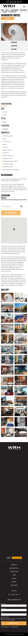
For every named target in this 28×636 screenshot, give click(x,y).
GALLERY (14, 49)
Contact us (14, 565)
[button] (14, 229)
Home (2, 10)
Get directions (10, 212)
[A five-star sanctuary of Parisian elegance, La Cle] (14, 492)
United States (23, 10)
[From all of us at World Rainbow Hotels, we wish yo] (14, 538)
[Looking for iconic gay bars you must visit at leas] (14, 503)
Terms (14, 575)
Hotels (7, 10)
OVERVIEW (14, 42)
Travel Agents (14, 585)
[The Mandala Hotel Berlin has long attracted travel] (14, 469)
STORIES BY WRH (14, 571)
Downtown (5, 129)
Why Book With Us (14, 568)
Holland (5, 12)
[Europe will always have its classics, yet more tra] (14, 550)
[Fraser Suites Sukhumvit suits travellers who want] (14, 457)
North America (14, 10)
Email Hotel (4, 21)
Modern (5, 122)
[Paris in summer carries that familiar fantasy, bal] (14, 526)
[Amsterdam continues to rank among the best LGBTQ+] (14, 480)
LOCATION (14, 46)
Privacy (14, 578)
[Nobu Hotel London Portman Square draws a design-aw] (14, 515)
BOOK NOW (7, 18)
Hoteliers (14, 582)
